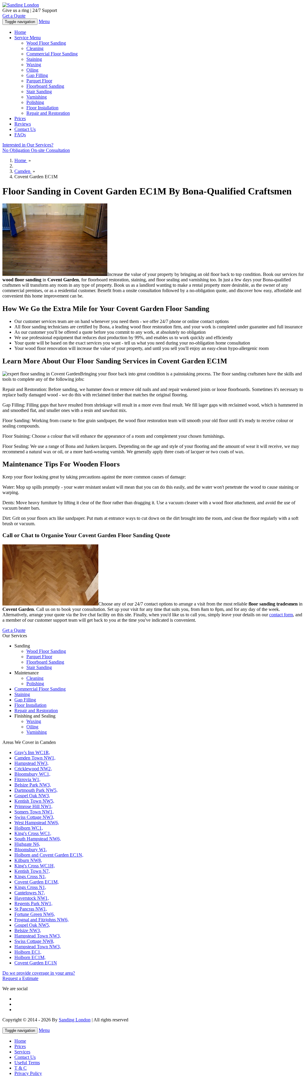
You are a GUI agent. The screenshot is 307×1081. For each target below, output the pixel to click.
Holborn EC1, (27, 952)
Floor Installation (42, 107)
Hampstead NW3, (31, 763)
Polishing (35, 102)
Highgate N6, (27, 844)
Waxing (33, 64)
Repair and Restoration (48, 113)
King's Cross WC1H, (34, 865)
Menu (44, 21)
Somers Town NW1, (34, 811)
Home (20, 32)
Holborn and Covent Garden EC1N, (48, 854)
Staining (34, 59)
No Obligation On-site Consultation (36, 147)
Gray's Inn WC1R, (32, 752)
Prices (20, 118)
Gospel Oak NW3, (32, 795)
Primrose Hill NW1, (33, 806)
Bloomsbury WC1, (32, 774)
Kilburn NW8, (28, 860)
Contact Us (25, 129)
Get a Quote (13, 15)
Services (22, 1051)
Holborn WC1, (28, 828)
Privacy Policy (28, 1073)
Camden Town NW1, (34, 757)
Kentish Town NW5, (34, 801)
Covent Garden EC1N (35, 962)
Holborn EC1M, (30, 957)
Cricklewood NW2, (33, 768)
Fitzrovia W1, (27, 779)
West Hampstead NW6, (36, 822)
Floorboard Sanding (45, 86)
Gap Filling (37, 75)
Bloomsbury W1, (30, 849)
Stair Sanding (39, 91)
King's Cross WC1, (32, 833)
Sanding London (75, 1019)
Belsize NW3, (27, 930)
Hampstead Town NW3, (37, 935)
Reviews (22, 123)
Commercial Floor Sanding (52, 53)
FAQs (20, 134)
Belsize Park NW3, (32, 784)
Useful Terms (27, 1062)
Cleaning (34, 48)
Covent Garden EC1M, (36, 881)
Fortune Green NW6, (34, 914)
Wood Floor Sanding (46, 43)
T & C (20, 1068)
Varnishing (36, 96)
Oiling (32, 70)
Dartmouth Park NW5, (36, 790)
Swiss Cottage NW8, (34, 941)
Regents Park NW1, (33, 903)
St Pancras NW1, (30, 908)
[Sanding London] (20, 4)
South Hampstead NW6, (37, 838)
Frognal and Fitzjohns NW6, (41, 919)
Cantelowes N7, (29, 892)
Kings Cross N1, (30, 876)
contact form (281, 614)
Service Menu (27, 37)
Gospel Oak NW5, (32, 925)
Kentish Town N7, (32, 871)
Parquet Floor (39, 80)
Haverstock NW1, (31, 898)
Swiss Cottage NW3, (34, 817)
